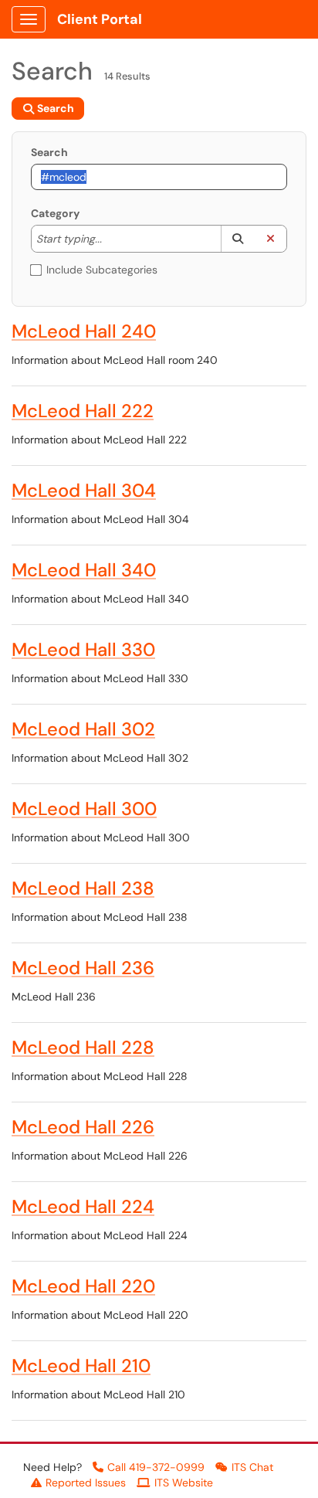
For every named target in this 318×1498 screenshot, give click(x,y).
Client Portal (99, 19)
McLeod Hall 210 (81, 1365)
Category (55, 213)
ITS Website (183, 1483)
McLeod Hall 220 (83, 1286)
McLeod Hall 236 (83, 968)
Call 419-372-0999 (156, 1467)
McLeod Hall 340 (84, 570)
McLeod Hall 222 (83, 411)
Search (49, 152)
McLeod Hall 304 (84, 490)
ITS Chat (252, 1467)
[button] (237, 239)
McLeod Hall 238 (83, 888)
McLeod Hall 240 (84, 331)
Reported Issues (86, 1483)
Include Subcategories (101, 270)
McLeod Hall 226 (83, 1127)
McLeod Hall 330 (83, 649)
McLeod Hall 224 (83, 1206)
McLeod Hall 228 (83, 1047)
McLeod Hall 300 (84, 808)
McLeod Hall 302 (83, 729)
